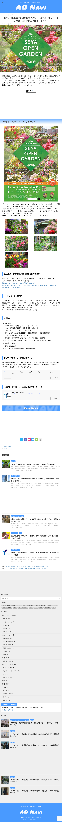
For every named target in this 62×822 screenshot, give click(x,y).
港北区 (24, 605)
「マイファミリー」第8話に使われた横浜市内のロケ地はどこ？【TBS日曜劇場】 (35, 780)
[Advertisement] (31, 107)
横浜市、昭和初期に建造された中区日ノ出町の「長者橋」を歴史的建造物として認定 (28, 566)
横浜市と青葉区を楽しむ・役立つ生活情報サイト (31, 817)
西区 (4, 605)
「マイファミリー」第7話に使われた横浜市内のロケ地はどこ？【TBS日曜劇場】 (35, 791)
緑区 (31, 607)
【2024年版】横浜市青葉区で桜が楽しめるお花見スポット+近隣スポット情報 (34, 723)
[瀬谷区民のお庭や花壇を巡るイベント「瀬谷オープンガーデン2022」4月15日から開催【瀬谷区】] (32, 439)
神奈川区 (43, 605)
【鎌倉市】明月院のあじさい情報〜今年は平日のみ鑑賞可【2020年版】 (33, 464)
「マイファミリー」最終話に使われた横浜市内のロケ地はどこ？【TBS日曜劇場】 (35, 734)
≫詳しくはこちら (7, 710)
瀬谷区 (5, 449)
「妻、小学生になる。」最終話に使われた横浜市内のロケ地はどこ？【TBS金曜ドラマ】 (29, 568)
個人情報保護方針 (24, 806)
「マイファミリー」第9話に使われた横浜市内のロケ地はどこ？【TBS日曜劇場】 (35, 745)
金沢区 (55, 605)
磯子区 (36, 607)
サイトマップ (33, 806)
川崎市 (4, 607)
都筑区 (37, 605)
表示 (33, 91)
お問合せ (39, 806)
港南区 (49, 605)
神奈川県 (31, 605)
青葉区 (19, 605)
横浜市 (5, 446)
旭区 (15, 607)
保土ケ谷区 (47, 607)
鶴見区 (20, 607)
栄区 (41, 607)
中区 (14, 605)
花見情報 (9, 446)
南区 (54, 607)
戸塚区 (9, 607)
